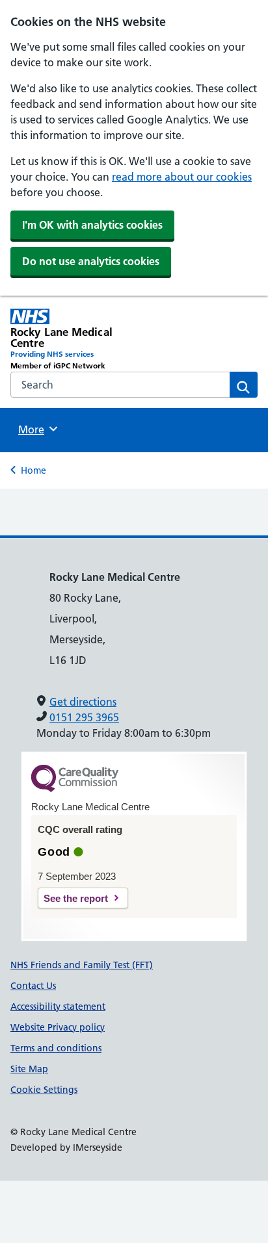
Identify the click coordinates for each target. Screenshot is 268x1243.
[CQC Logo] (74, 789)
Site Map (29, 1069)
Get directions (82, 701)
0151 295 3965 (84, 717)
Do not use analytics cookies (90, 261)
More (35, 429)
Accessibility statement (57, 1006)
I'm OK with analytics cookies (92, 224)
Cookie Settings (43, 1090)
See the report (76, 898)
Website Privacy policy (57, 1027)
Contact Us (33, 986)
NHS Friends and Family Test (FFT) (81, 965)
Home (33, 470)
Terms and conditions (55, 1048)
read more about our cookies (182, 176)
